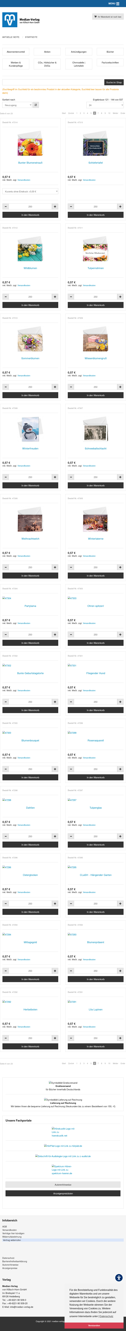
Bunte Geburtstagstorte (30, 673)
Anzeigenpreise (9, 1268)
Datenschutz (8, 1257)
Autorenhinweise (63, 1184)
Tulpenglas (96, 807)
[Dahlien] (30, 800)
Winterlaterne (95, 538)
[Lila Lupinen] (96, 1001)
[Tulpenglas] (96, 800)
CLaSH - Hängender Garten (96, 875)
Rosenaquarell (96, 740)
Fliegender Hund (95, 673)
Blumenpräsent (95, 942)
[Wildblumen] (30, 249)
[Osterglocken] (30, 867)
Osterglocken (30, 875)
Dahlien (30, 807)
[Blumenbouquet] (30, 732)
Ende (123, 113)
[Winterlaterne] (96, 519)
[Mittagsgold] (30, 934)
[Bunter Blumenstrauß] (30, 143)
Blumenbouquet (30, 740)
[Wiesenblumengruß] (96, 339)
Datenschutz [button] (106, 1316)
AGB (4, 1226)
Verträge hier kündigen (13, 1233)
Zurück (71, 113)
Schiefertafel (96, 162)
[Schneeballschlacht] (96, 429)
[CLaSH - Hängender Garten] (96, 867)
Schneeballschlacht (95, 448)
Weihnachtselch (30, 538)
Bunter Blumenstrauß (30, 162)
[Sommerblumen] (30, 339)
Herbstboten (30, 1009)
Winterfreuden (30, 448)
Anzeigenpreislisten (63, 1193)
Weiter (115, 113)
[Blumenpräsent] (96, 934)
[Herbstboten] (30, 1001)
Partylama (30, 606)
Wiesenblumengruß (96, 358)
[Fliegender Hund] (96, 665)
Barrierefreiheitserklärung (14, 1261)
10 (109, 113)
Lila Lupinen (95, 1009)
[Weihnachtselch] (30, 519)
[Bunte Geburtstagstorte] (30, 665)
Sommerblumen (30, 358)
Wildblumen (30, 268)
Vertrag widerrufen (12, 1240)
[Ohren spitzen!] (96, 598)
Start (64, 113)
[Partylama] (30, 598)
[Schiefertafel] (96, 143)
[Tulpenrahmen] (96, 249)
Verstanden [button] (94, 1325)
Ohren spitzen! (95, 606)
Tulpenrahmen (96, 268)
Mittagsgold (30, 942)
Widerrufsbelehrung (12, 1236)
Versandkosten (24, 179)
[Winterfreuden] (30, 429)
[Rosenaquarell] (96, 732)
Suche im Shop (114, 82)
